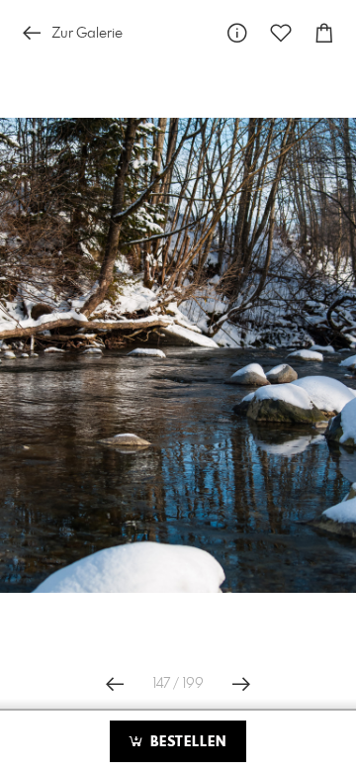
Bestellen (185, 742)
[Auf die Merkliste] (281, 33)
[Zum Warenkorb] (324, 33)
